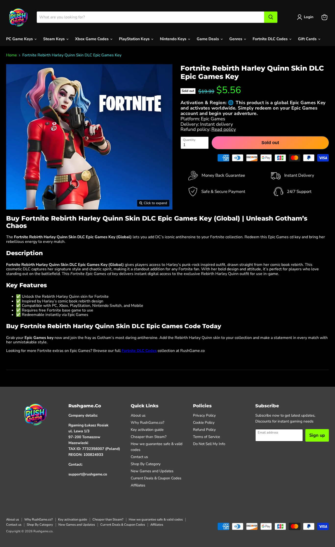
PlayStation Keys (135, 39)
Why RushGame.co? (147, 422)
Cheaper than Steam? (149, 436)
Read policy (223, 129)
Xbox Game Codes (92, 39)
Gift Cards (308, 39)
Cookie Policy (204, 422)
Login (308, 16)
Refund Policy (204, 429)
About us (138, 415)
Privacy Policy (204, 415)
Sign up (317, 435)
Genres (236, 39)
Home (11, 55)
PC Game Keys (20, 39)
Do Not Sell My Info (209, 443)
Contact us (139, 456)
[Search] (270, 17)
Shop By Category (146, 463)
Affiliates (138, 485)
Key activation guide (147, 429)
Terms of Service (206, 436)
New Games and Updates (152, 471)
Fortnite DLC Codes (271, 39)
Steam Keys (54, 39)
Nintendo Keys (173, 39)
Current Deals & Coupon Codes (156, 478)
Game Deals (208, 39)
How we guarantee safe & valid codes (156, 519)
